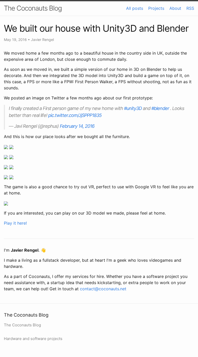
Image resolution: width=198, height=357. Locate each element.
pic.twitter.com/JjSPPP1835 (75, 115)
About (175, 8)
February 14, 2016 (77, 126)
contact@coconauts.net (103, 288)
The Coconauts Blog (33, 8)
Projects (156, 8)
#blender (160, 108)
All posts (134, 8)
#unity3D (133, 108)
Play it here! (15, 223)
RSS (190, 8)
